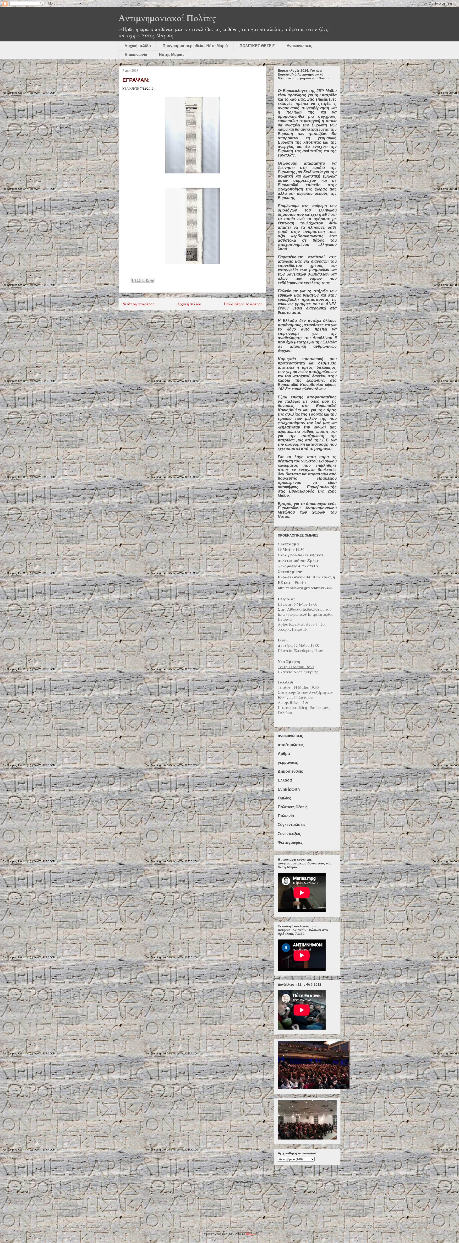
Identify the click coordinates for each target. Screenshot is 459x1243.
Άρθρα (284, 754)
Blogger (251, 1234)
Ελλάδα (285, 780)
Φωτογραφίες (290, 843)
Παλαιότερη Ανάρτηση (243, 303)
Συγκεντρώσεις (292, 825)
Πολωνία (286, 816)
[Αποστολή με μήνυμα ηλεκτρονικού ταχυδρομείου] (133, 280)
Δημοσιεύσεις (290, 771)
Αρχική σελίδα (138, 46)
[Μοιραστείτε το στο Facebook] (147, 280)
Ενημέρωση (289, 789)
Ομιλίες (284, 798)
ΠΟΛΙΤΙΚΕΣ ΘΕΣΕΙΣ (257, 46)
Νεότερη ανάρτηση (138, 303)
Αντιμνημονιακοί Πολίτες (167, 18)
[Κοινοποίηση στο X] (143, 280)
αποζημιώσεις (291, 745)
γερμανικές (288, 762)
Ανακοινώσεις (299, 46)
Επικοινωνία (136, 55)
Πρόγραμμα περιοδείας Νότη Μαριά (195, 46)
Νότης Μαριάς (171, 55)
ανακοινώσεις (290, 736)
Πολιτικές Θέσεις (292, 807)
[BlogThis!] (138, 280)
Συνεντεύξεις (289, 834)
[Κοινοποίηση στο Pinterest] (152, 280)
